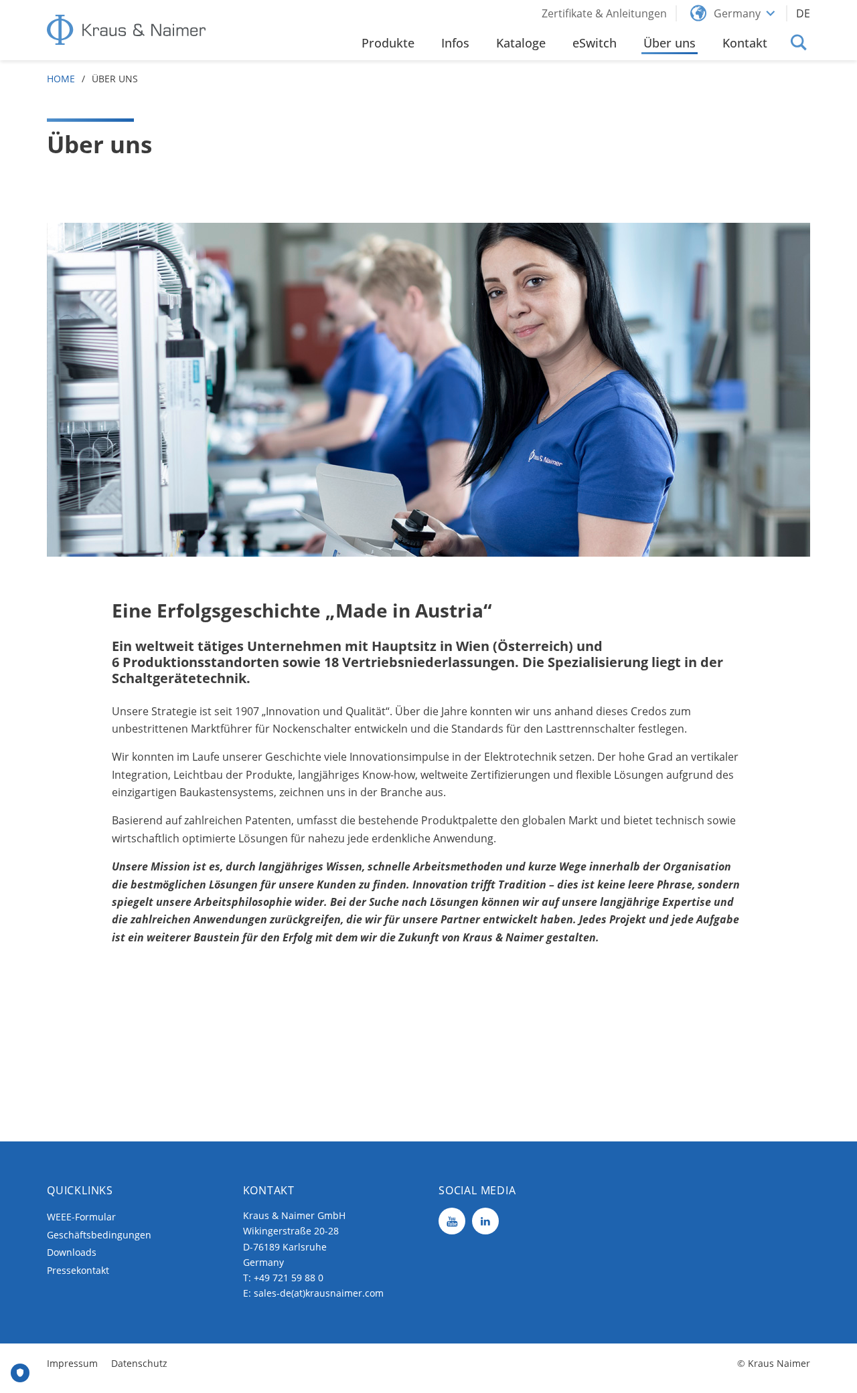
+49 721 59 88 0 (288, 1277)
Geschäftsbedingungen (99, 1234)
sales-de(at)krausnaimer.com (319, 1293)
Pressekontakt (78, 1270)
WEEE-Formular (81, 1216)
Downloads (71, 1252)
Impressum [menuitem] (72, 1363)
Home (61, 78)
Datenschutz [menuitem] (139, 1363)
